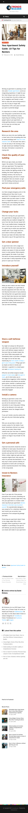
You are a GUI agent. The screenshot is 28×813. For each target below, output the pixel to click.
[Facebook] (5, 623)
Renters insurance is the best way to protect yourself (13, 505)
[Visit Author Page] (6, 601)
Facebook (18, 618)
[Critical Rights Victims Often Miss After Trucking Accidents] (4, 720)
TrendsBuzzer (18, 616)
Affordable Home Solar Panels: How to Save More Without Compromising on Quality (13, 637)
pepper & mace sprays (8, 375)
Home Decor (5, 42)
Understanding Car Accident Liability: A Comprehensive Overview (13, 648)
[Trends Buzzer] (14, 9)
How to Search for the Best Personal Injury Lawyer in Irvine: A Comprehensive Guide (14, 652)
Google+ (11, 620)
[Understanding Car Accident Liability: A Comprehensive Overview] (4, 728)
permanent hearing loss (14, 369)
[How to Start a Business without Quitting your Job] (4, 745)
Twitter (4, 620)
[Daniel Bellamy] (10, 623)
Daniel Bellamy (20, 55)
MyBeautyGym (19, 611)
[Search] (24, 16)
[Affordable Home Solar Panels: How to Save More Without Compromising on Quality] (4, 712)
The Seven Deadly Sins (16, 20)
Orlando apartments (14, 91)
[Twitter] (3, 623)
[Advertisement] (14, 72)
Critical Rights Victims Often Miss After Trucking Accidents (13, 643)
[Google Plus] (8, 623)
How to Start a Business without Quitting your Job (14, 657)
